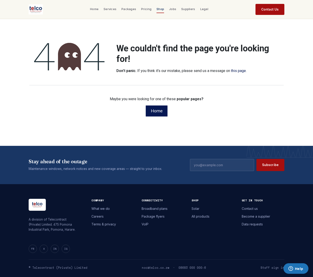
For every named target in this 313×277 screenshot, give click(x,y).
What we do (100, 209)
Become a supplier (256, 216)
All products (200, 216)
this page (238, 71)
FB (32, 249)
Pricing (146, 9)
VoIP (145, 224)
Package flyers (153, 216)
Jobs (172, 9)
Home (94, 9)
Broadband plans (154, 209)
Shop (160, 9)
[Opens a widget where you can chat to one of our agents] (295, 269)
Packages (128, 9)
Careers (97, 216)
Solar (195, 209)
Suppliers (188, 9)
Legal (204, 9)
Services (110, 9)
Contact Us (270, 9)
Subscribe (270, 165)
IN (54, 249)
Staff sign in (272, 268)
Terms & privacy (103, 224)
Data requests (252, 224)
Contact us (250, 209)
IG (65, 249)
